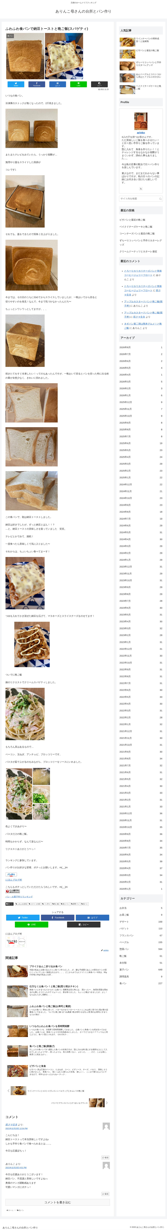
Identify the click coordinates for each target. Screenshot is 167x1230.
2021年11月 (141, 738)
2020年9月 (141, 834)
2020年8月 (141, 841)
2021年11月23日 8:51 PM (15, 1168)
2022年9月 (141, 669)
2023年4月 (141, 621)
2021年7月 (141, 765)
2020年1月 (141, 889)
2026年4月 (141, 375)
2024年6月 (141, 525)
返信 (106, 1157)
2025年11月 (141, 409)
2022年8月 (141, 676)
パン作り (47, 904)
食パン (10, 904)
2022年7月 (141, 683)
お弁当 (141, 908)
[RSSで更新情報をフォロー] (140, 188)
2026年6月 (141, 361)
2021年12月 (141, 731)
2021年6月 (141, 772)
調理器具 (141, 976)
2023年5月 (141, 614)
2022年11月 (141, 656)
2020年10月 (141, 827)
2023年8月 (141, 594)
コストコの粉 (35, 904)
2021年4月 (141, 786)
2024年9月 (141, 505)
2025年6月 (141, 443)
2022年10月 (141, 662)
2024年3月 (141, 546)
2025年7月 (141, 436)
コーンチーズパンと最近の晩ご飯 (137, 233)
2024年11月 (141, 491)
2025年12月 (141, 402)
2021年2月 (141, 799)
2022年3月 (141, 710)
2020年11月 (141, 820)
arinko (141, 132)
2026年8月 (141, 347)
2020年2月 (141, 882)
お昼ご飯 (141, 915)
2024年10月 (141, 498)
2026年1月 (141, 395)
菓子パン (141, 969)
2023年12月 (141, 566)
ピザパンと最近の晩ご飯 (132, 219)
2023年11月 (141, 573)
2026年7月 (141, 354)
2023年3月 (141, 628)
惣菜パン (141, 949)
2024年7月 (141, 518)
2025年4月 (141, 457)
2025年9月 (141, 423)
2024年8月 (141, 512)
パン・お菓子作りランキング (19, 896)
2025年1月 (141, 477)
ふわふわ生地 (22, 904)
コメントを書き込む (57, 1202)
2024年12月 (141, 484)
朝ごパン (65, 904)
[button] (160, 199)
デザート (141, 921)
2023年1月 (141, 642)
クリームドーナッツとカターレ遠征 (138, 251)
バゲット (141, 928)
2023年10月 (141, 580)
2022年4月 (141, 704)
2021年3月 (141, 793)
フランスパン (141, 935)
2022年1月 (141, 724)
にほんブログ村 (13, 880)
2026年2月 (141, 388)
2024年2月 (141, 553)
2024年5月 (141, 532)
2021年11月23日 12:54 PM (16, 1128)
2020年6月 (141, 854)
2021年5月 (141, 779)
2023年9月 (141, 587)
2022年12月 (141, 649)
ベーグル (141, 942)
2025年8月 (141, 429)
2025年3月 (141, 464)
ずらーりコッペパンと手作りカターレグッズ (141, 242)
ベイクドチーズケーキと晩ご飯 (136, 226)
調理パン (76, 904)
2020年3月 (141, 875)
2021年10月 (141, 745)
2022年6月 (141, 690)
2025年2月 (141, 470)
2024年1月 (141, 560)
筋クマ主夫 (11, 1124)
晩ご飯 (56, 904)
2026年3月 (141, 381)
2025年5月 (141, 450)
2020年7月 (141, 848)
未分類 (141, 963)
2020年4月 (141, 868)
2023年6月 (141, 608)
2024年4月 (141, 539)
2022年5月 (141, 697)
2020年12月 (141, 813)
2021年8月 (141, 758)
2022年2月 (141, 717)
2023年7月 (141, 601)
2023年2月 (141, 635)
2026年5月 (141, 368)
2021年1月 (141, 806)
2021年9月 (141, 751)
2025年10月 (141, 416)
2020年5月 (141, 861)
